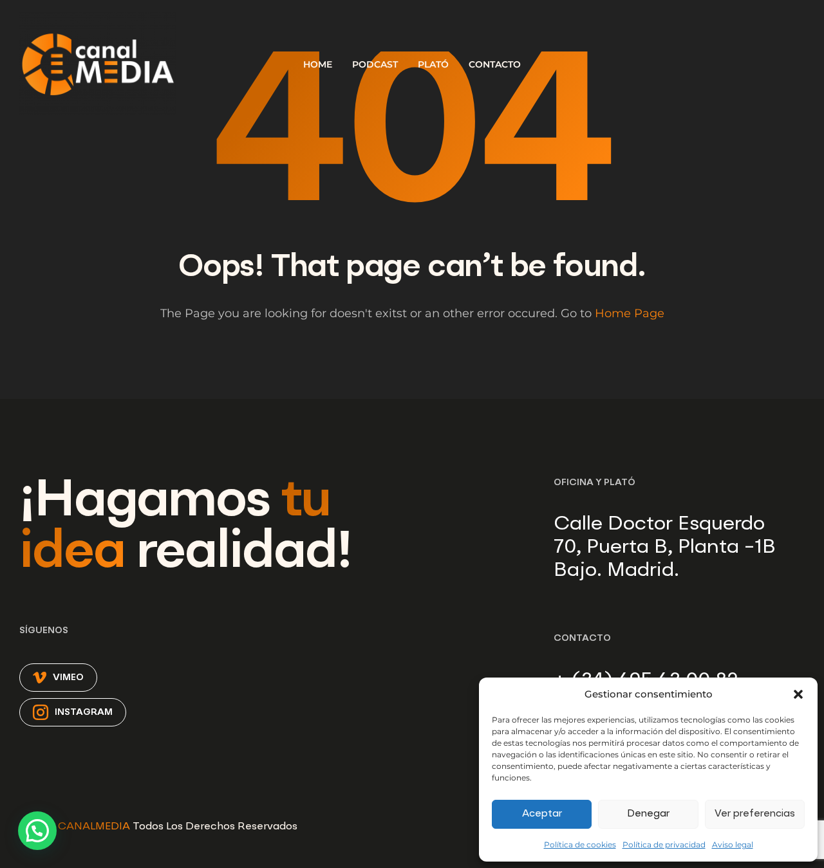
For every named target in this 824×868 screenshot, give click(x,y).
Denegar (648, 814)
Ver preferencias (755, 814)
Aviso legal (732, 844)
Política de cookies (580, 844)
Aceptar (542, 814)
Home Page (629, 313)
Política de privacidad (664, 844)
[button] (798, 694)
